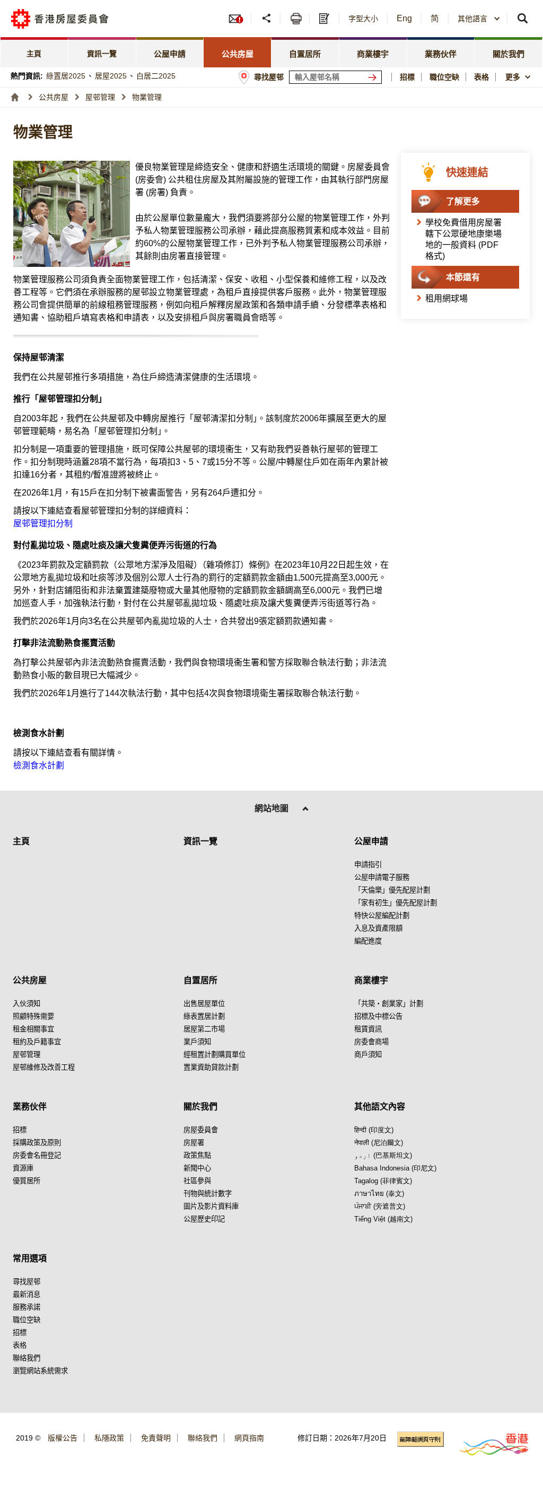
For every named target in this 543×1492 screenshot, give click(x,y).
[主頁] (15, 97)
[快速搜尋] (523, 18)
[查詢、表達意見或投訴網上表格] (325, 18)
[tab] (170, 52)
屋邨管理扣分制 (43, 523)
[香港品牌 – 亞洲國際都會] (487, 1444)
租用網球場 (446, 298)
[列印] (296, 18)
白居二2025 (156, 76)
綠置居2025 (65, 76)
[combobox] (519, 77)
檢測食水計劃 (38, 765)
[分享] (267, 18)
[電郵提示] (239, 18)
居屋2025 (111, 76)
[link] (34, 52)
